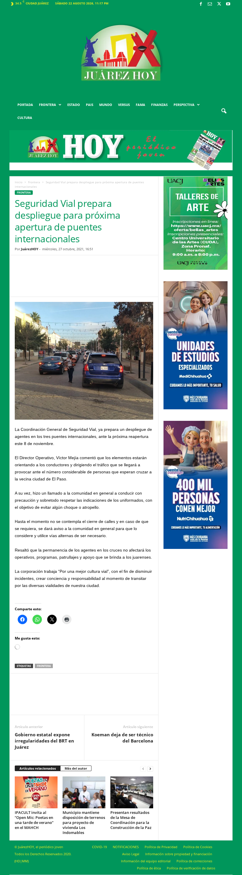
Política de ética (149, 868)
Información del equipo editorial (146, 861)
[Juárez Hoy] (121, 53)
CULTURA (24, 117)
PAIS (89, 104)
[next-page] (150, 769)
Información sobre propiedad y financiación (178, 854)
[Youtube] (228, 4)
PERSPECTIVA (184, 104)
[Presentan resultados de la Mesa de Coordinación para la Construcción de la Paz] (131, 792)
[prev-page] (143, 769)
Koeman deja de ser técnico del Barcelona (122, 738)
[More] (130, 280)
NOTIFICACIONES (126, 847)
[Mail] (209, 4)
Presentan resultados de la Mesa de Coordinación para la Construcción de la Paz (130, 820)
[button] (223, 111)
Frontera (34, 182)
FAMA (140, 104)
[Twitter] (219, 4)
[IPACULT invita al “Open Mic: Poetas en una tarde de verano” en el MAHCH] (36, 792)
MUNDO (105, 104)
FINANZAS (159, 104)
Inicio (18, 182)
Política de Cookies (197, 847)
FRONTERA (47, 104)
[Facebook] (200, 4)
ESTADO (73, 104)
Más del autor (76, 768)
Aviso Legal (130, 854)
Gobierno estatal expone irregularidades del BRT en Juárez (44, 741)
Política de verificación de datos (191, 868)
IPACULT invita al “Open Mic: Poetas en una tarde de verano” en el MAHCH (34, 820)
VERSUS (124, 104)
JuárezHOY (29, 249)
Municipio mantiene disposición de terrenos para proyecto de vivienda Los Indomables (84, 822)
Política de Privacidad (161, 847)
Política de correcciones (194, 861)
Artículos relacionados (37, 768)
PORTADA (25, 104)
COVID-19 (99, 847)
